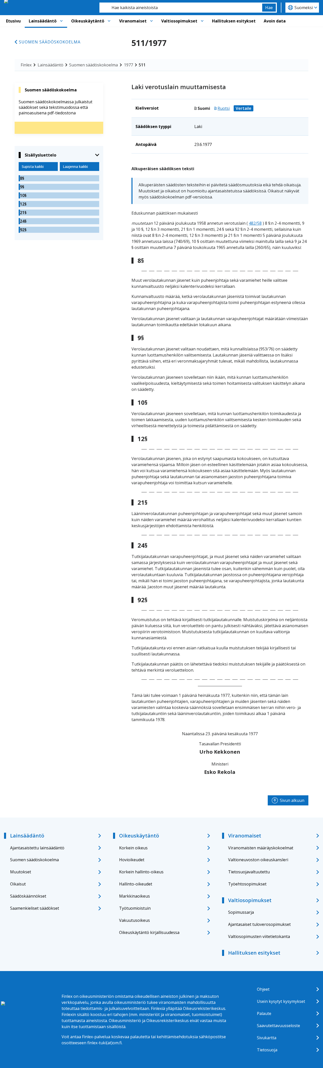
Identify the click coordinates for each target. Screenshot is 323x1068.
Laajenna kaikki (75, 166)
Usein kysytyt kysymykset (281, 1001)
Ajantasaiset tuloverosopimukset (259, 924)
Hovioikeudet (131, 859)
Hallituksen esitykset (234, 21)
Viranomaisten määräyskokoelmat (260, 848)
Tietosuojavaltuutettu (249, 872)
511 (142, 65)
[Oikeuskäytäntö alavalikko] (109, 21)
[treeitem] (59, 178)
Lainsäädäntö (43, 21)
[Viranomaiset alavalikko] (151, 21)
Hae (269, 7)
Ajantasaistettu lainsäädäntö (37, 848)
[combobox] (180, 8)
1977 (128, 65)
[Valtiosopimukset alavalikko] (202, 21)
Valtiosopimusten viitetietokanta (259, 936)
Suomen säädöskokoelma (49, 42)
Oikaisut (18, 884)
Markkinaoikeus (134, 896)
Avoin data (275, 21)
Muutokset (20, 872)
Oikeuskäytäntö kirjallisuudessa (149, 932)
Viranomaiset (133, 21)
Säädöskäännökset (28, 896)
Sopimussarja (241, 912)
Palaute (264, 1013)
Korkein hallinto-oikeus (141, 872)
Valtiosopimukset (179, 21)
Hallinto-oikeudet (135, 884)
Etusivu (13, 21)
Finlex (26, 65)
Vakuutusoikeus (134, 920)
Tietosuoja (267, 1050)
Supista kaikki (33, 166)
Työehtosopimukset (247, 884)
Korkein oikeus (133, 848)
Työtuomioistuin (135, 908)
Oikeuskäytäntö (87, 21)
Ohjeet (263, 989)
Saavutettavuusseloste (278, 1025)
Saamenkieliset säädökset (34, 908)
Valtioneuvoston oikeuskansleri (258, 859)
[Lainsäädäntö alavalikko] (61, 21)
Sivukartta (266, 1037)
